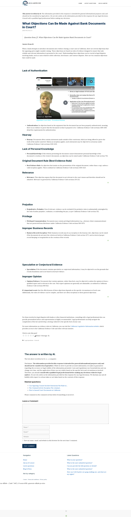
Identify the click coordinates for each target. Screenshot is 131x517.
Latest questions (90, 3)
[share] (91, 88)
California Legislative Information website (85, 326)
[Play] (37, 85)
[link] (38, 88)
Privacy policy (43, 479)
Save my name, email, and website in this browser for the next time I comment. (50, 441)
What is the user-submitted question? (79, 463)
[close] (66, 511)
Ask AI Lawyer (103, 3)
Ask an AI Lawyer (28, 463)
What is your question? (74, 460)
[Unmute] (39, 85)
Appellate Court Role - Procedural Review (54, 89)
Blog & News (27, 469)
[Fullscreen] (51, 85)
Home (80, 3)
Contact (25, 479)
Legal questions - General (31, 340)
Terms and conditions (33, 479)
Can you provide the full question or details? (82, 466)
